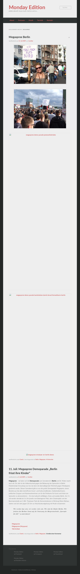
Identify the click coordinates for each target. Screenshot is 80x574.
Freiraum (21, 20)
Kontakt (50, 20)
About (12, 20)
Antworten (49, 459)
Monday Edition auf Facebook (18, 553)
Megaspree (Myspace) (19, 526)
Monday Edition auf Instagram (38, 553)
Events (21, 459)
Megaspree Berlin (19, 37)
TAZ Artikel (16, 529)
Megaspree (42, 459)
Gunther (30, 41)
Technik (40, 20)
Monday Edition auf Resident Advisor (20, 559)
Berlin (37, 459)
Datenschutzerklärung (24, 569)
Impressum (14, 569)
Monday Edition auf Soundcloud (58, 553)
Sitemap (33, 569)
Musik (31, 20)
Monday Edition (27, 7)
